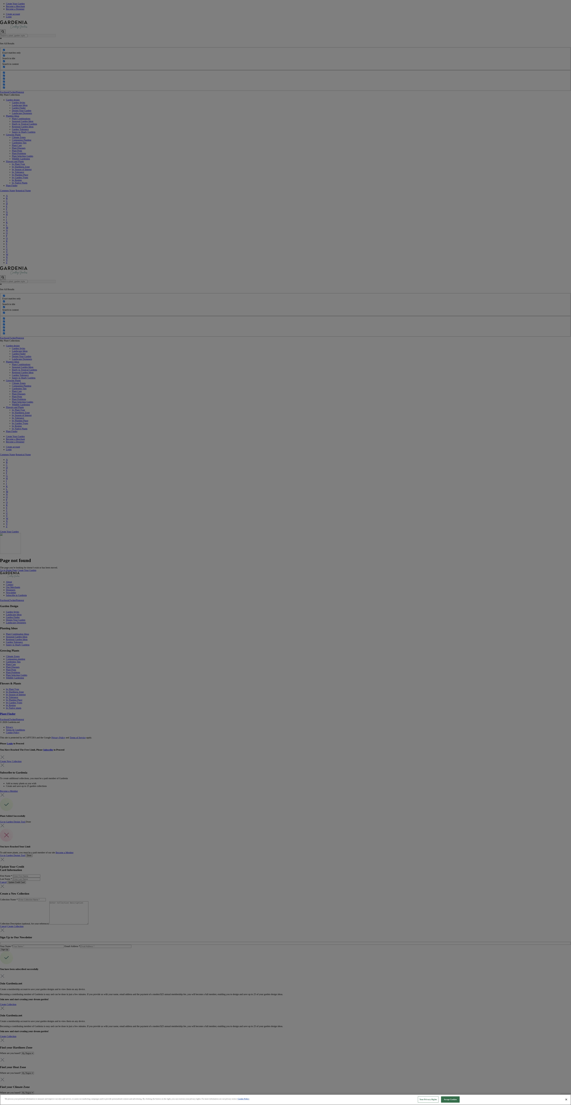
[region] (285, 1099)
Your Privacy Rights (428, 1099)
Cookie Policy (243, 1099)
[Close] (566, 1099)
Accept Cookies (450, 1099)
